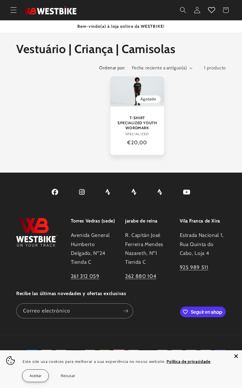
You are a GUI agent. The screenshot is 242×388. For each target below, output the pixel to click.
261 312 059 (85, 276)
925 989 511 (194, 267)
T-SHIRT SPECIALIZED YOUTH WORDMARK (137, 122)
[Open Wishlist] (211, 10)
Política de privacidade (189, 361)
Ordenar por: (112, 68)
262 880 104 (140, 276)
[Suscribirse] (126, 311)
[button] (13, 10)
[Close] (236, 356)
